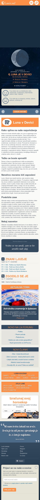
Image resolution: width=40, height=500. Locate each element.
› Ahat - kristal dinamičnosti (20, 354)
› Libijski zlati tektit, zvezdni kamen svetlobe (20, 359)
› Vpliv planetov (9, 390)
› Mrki (17, 378)
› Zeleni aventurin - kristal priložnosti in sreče (20, 357)
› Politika (20, 331)
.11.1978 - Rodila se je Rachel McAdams (14, 271)
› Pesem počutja (20, 334)
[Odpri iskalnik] (36, 3)
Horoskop (4, 451)
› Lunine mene (8, 378)
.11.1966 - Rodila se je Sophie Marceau (13, 265)
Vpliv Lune (4, 449)
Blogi (21, 451)
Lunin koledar (5, 446)
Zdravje (3, 453)
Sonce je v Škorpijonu (20, 79)
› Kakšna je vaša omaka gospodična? (20, 340)
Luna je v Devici (20, 74)
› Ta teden (21, 375)
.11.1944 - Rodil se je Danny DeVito (12, 267)
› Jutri (13, 375)
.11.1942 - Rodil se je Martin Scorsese (13, 269)
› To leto (31, 375)
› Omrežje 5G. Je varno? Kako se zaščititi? (20, 365)
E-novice (22, 455)
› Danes (5, 375)
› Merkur (34, 378)
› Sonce (25, 378)
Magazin (22, 449)
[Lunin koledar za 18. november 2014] (37, 111)
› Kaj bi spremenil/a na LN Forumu (20, 343)
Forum (22, 446)
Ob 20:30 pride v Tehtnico (20, 77)
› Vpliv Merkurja (22, 388)
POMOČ (21, 461)
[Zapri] (36, 467)
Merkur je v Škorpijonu (20, 82)
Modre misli (4, 455)
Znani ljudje (16, 259)
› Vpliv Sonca (8, 388)
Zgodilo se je (16, 276)
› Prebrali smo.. (20, 337)
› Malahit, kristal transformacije (20, 362)
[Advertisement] (20, 26)
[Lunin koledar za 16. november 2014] (3, 111)
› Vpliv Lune (7, 385)
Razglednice (23, 453)
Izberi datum (20, 112)
